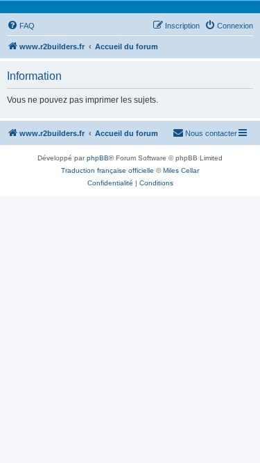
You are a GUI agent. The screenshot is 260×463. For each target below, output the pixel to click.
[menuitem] (21, 25)
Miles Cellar (181, 170)
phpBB (98, 158)
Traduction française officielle (107, 170)
